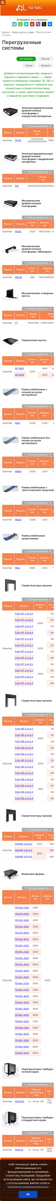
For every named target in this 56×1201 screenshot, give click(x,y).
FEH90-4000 (22, 1046)
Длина (29, 65)
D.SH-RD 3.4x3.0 (24, 779)
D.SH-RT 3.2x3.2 (24, 645)
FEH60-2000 (22, 983)
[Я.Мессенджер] (26, 24)
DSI (17, 186)
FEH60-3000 (22, 996)
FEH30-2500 (22, 913)
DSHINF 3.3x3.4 (23, 844)
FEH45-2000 (22, 945)
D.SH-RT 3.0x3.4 (24, 626)
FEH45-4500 (22, 977)
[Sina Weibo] (32, 24)
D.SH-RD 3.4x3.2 (24, 785)
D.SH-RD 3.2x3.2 (24, 760)
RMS (17, 568)
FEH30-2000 (22, 907)
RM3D (18, 519)
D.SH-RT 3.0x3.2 (24, 620)
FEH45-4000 (22, 970)
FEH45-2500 (22, 951)
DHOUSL (19, 1101)
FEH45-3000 (22, 958)
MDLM (18, 277)
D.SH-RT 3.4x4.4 (24, 683)
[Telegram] (14, 24)
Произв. (45, 58)
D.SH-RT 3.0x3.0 (24, 613)
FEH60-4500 (22, 1015)
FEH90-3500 (22, 1040)
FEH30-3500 (22, 926)
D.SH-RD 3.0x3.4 (24, 741)
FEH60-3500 (22, 1002)
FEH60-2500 (22, 989)
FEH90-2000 (22, 1021)
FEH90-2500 (22, 1027)
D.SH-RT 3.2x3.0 (24, 639)
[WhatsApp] (20, 24)
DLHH (18, 140)
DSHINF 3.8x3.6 (23, 850)
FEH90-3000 (22, 1034)
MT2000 (19, 374)
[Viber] (38, 24)
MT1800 (19, 368)
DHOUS (19, 1149)
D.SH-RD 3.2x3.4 (24, 766)
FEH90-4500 (22, 1053)
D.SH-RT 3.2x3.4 (24, 651)
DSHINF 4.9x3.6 (23, 856)
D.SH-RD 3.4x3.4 (24, 792)
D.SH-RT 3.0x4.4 (24, 632)
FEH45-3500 (22, 964)
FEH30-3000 (22, 920)
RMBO (18, 471)
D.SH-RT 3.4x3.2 (24, 670)
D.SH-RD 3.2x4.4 (24, 773)
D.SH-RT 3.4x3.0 (24, 664)
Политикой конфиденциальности (28, 1186)
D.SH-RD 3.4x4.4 (24, 798)
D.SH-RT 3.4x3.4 (24, 677)
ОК (28, 1194)
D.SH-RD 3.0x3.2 (24, 735)
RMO (17, 423)
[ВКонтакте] (50, 24)
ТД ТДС (35, 8)
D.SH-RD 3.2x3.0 (24, 754)
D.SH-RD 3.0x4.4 (24, 747)
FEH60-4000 (22, 1008)
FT (16, 322)
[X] (44, 24)
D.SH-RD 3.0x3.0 (24, 728)
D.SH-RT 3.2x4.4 (24, 658)
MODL (18, 231)
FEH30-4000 (22, 932)
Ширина (45, 65)
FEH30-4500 (22, 939)
